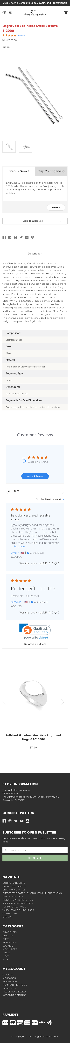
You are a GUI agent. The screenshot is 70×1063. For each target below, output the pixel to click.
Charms (7, 935)
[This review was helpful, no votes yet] (50, 563)
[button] (35, 631)
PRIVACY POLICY (12, 896)
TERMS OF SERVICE (14, 906)
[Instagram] (27, 821)
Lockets (7, 945)
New (5, 956)
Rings (6, 952)
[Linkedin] (26, 237)
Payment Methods (14, 984)
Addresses (9, 981)
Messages (9, 978)
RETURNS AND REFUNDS (17, 899)
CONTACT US (9, 913)
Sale (5, 959)
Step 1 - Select (19, 171)
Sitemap (7, 916)
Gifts (5, 938)
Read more (19, 546)
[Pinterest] (32, 237)
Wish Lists (9, 988)
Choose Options (35, 693)
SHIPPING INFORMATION (17, 903)
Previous (4, 702)
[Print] (15, 237)
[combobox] (50, 499)
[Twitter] (21, 237)
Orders (7, 974)
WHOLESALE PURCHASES (18, 910)
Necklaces (9, 949)
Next (55, 207)
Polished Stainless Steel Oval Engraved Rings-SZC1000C (33, 737)
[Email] (9, 237)
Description (35, 253)
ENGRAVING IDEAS (14, 886)
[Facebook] (4, 237)
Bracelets (9, 932)
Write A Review (35, 476)
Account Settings (14, 995)
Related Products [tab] (35, 644)
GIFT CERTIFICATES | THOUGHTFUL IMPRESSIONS (32, 893)
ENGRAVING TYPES (14, 889)
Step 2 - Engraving (51, 171)
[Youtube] (21, 821)
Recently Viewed (14, 991)
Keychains (9, 942)
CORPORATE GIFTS (13, 882)
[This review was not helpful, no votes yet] (56, 563)
